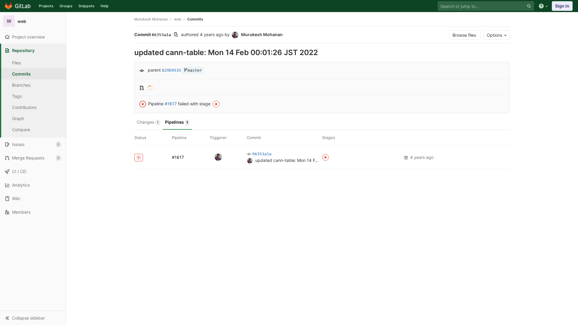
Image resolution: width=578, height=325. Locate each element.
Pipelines (176, 122)
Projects (46, 6)
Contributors (24, 107)
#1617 (171, 103)
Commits (21, 73)
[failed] (138, 157)
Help (105, 6)
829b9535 (171, 70)
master (195, 70)
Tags (17, 96)
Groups (66, 6)
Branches (21, 85)
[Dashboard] (17, 6)
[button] (33, 318)
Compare (21, 129)
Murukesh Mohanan (151, 19)
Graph (18, 118)
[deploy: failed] (325, 157)
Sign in (562, 5)
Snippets (87, 6)
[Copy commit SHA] (176, 35)
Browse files (464, 35)
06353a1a (262, 154)
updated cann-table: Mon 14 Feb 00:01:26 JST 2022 (307, 160)
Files (16, 62)
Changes (148, 122)
